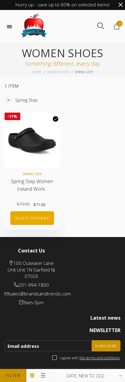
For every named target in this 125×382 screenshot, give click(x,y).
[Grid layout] (32, 375)
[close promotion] (120, 5)
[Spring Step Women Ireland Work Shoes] (32, 140)
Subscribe (106, 346)
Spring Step (26, 100)
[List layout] (43, 375)
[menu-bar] (11, 26)
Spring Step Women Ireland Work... (32, 185)
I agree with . (89, 358)
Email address (23, 346)
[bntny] (34, 26)
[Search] (101, 26)
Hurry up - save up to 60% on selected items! (62, 5)
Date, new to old (85, 376)
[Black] (55, 119)
